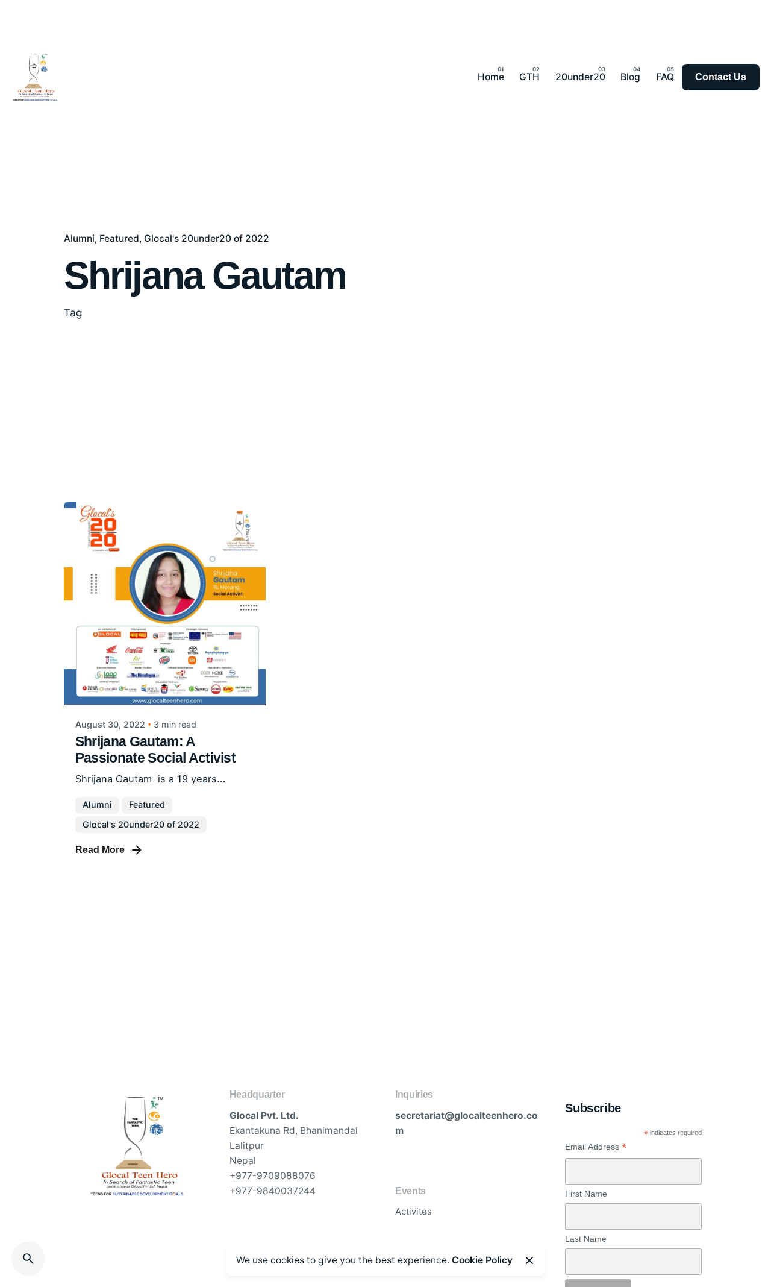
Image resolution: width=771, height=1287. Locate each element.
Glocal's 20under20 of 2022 (206, 238)
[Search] (28, 1259)
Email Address (596, 1147)
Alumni (79, 238)
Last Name (586, 1239)
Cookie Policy (482, 1260)
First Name (586, 1193)
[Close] (529, 1260)
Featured (119, 238)
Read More (100, 850)
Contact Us (720, 77)
